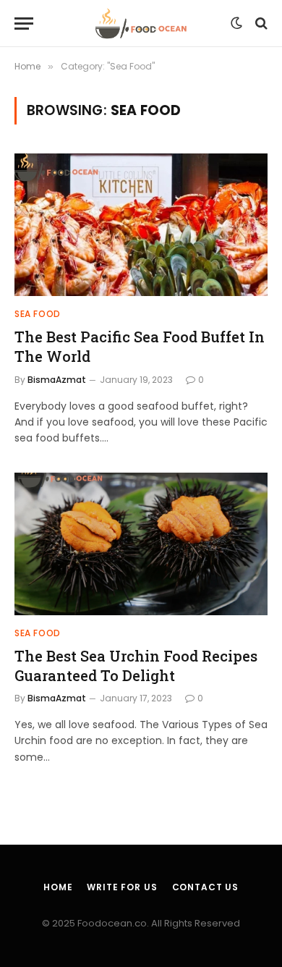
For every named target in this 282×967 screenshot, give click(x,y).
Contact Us (205, 887)
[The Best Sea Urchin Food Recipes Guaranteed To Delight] (141, 544)
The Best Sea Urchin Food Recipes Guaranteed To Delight (135, 665)
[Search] (260, 23)
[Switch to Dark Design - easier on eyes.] (236, 23)
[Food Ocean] (141, 23)
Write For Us (122, 887)
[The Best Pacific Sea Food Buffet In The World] (141, 224)
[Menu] (23, 23)
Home (57, 887)
